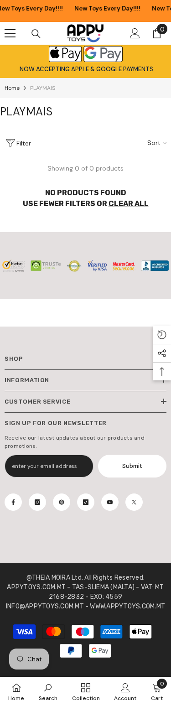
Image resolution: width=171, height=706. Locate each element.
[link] (48, 691)
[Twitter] (134, 502)
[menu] (10, 33)
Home (12, 88)
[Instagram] (37, 502)
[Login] (135, 33)
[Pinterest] (61, 502)
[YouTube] (110, 502)
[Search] (36, 33)
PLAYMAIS (42, 88)
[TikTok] (85, 502)
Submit (132, 466)
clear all (129, 203)
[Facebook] (13, 502)
